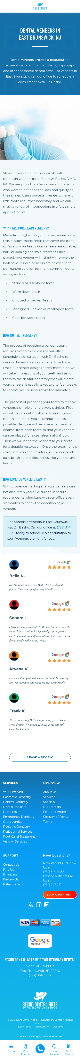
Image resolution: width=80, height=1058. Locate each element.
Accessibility (42, 1026)
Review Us (10, 879)
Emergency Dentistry (18, 817)
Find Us (8, 869)
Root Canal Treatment (19, 836)
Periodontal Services (17, 831)
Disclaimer (58, 1026)
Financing (10, 874)
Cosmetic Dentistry (17, 797)
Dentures (10, 812)
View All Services (15, 841)
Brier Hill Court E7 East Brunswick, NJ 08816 (40, 968)
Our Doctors (52, 807)
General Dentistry (15, 802)
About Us (49, 792)
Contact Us (11, 864)
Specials (49, 802)
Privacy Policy (23, 1026)
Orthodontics (12, 822)
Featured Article (54, 812)
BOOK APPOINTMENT (60, 894)
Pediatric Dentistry (16, 827)
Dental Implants (14, 807)
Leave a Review (40, 757)
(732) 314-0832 (53, 872)
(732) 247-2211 (53, 885)
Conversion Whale (52, 1036)
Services (49, 797)
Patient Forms (13, 884)
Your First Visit (13, 792)
